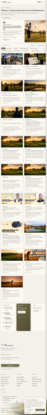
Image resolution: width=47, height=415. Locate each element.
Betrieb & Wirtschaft (36, 379)
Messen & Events (34, 48)
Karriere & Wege (20, 379)
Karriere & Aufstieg (36, 50)
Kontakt (18, 385)
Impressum (34, 383)
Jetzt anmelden (10, 365)
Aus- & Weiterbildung (21, 381)
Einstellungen (28, 412)
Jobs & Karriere (26, 50)
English (6, 410)
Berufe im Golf (4, 379)
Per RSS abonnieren (7, 17)
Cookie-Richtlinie (16, 412)
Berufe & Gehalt (17, 50)
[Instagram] (1, 392)
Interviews (9, 48)
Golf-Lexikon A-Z (5, 383)
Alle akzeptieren (40, 409)
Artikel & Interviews (5, 377)
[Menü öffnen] (44, 2)
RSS (21, 412)
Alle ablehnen (30, 409)
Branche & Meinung (24, 48)
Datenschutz (35, 385)
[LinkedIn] (4, 392)
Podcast (3, 385)
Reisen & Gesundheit (37, 381)
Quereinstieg (19, 383)
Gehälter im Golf (4, 381)
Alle (3, 48)
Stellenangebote (20, 377)
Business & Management (7, 50)
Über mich (34, 377)
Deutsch (2, 410)
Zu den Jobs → (21, 312)
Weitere (16, 48)
